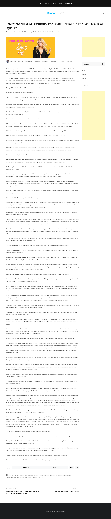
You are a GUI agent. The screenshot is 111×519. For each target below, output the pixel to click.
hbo (40, 475)
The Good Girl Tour (38, 477)
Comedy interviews (25, 475)
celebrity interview (14, 475)
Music (60, 3)
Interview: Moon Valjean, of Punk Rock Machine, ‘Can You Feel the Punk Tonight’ (22, 493)
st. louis (58, 475)
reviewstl (52, 475)
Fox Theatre (34, 475)
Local (46, 61)
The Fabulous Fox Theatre (24, 477)
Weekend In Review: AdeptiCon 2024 (67, 492)
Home (40, 3)
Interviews (41, 61)
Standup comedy (11, 477)
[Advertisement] (94, 47)
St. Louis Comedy (66, 475)
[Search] (104, 13)
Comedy (13, 32)
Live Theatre (68, 3)
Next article (75, 488)
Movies (47, 3)
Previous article (12, 488)
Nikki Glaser (45, 475)
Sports (54, 3)
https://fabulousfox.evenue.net (54, 460)
